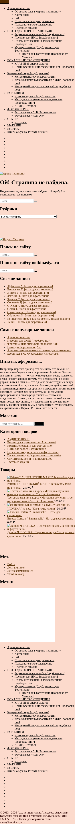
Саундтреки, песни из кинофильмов (29, 458)
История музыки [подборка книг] (35, 96)
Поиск (39, 423)
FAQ (17, 18)
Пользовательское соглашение (33, 24)
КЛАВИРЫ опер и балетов (31, 63)
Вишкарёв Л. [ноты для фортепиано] (30, 289)
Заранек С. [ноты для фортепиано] (28, 299)
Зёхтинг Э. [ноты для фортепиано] (28, 295)
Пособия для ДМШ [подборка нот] (36, 37)
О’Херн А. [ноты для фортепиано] (28, 305)
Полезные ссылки (26, 27)
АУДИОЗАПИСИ (18, 439)
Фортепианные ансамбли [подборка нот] (40, 34)
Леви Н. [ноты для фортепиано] (27, 321)
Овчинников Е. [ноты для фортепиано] (31, 312)
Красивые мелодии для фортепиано (29, 445)
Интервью (21, 122)
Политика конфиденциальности (34, 21)
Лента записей (16, 567)
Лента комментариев (20, 570)
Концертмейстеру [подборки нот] (28, 73)
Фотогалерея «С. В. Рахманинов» (35, 112)
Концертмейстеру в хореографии (35, 76)
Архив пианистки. (30, 812)
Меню (4, 2)
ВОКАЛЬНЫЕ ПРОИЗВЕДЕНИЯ (28, 60)
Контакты (13, 128)
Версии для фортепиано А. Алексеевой (31, 442)
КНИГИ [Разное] (25, 105)
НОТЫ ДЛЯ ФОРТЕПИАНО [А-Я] (29, 31)
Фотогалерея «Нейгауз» (29, 115)
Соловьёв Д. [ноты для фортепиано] (29, 302)
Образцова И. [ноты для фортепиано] (30, 315)
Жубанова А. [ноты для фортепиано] (30, 286)
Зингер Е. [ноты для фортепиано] (28, 292)
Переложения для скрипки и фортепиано (32, 452)
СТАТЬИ (13, 118)
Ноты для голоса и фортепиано (26, 448)
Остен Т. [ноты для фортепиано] (27, 308)
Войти (11, 564)
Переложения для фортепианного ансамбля (34, 455)
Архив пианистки (18, 8)
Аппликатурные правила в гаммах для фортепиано (39, 350)
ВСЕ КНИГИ (15, 92)
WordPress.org (15, 574)
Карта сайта (22, 14)
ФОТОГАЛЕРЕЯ (18, 109)
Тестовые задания (18, 461)
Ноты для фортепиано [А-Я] (24, 347)
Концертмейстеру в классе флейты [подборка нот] (38, 318)
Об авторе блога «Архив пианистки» (38, 11)
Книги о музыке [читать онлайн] (27, 131)
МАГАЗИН (14, 125)
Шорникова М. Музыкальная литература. (33, 353)
